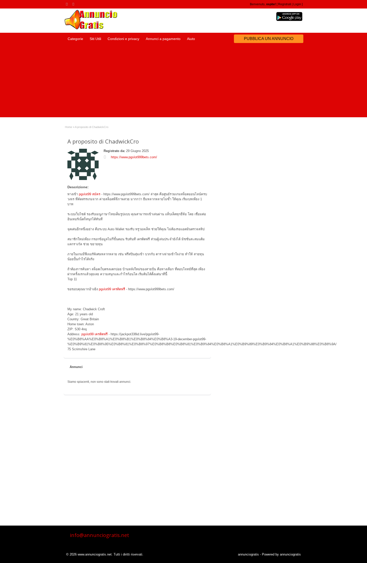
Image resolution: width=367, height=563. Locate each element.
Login (297, 4)
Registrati (284, 4)
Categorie (75, 39)
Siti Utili (95, 39)
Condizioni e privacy (123, 39)
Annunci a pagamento (163, 39)
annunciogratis (248, 554)
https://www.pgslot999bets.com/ (134, 157)
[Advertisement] (183, 82)
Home (68, 127)
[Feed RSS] (68, 4)
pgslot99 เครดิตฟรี (112, 289)
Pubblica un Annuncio (268, 38)
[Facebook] (74, 4)
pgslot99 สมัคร (89, 194)
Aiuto (191, 39)
